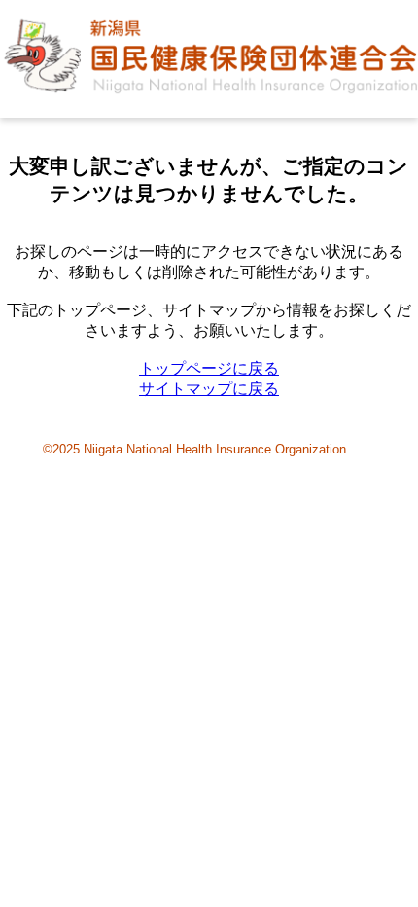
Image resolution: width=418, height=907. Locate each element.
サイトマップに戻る (209, 389)
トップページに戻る (209, 368)
